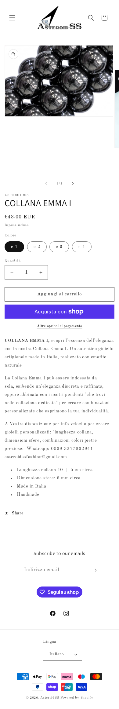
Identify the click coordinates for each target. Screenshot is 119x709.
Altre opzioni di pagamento (59, 326)
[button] (12, 17)
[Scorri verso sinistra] (46, 183)
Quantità (12, 260)
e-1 (14, 247)
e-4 (81, 247)
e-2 (37, 247)
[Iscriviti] (94, 570)
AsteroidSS (49, 698)
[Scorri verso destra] (73, 183)
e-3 (59, 247)
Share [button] (17, 513)
